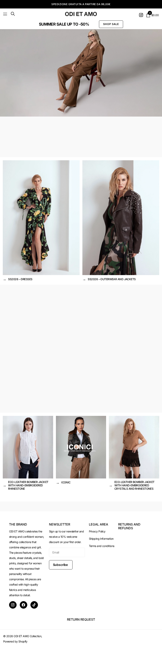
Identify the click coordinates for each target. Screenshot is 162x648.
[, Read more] (141, 15)
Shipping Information (101, 538)
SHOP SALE (111, 24)
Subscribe (61, 565)
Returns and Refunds (129, 526)
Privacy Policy (97, 531)
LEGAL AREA (98, 524)
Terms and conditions (101, 546)
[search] (13, 13)
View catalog (5, 14)
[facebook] (23, 605)
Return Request (81, 619)
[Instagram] (13, 605)
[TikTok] (34, 605)
